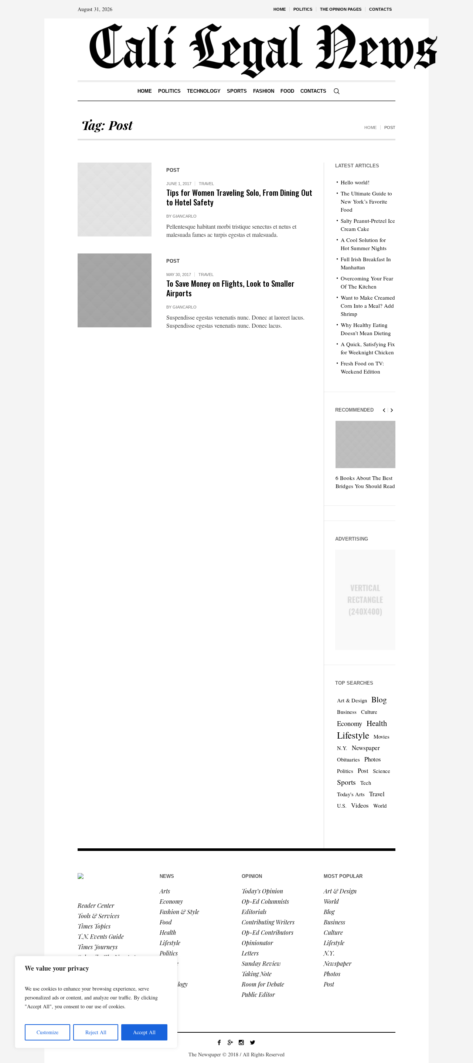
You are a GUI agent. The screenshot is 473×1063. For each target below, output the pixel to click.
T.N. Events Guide (101, 936)
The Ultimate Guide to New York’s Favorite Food (366, 201)
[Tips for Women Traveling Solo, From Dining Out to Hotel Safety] (115, 199)
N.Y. (342, 748)
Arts (165, 891)
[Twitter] (252, 1042)
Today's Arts (351, 794)
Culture (369, 711)
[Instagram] (241, 1042)
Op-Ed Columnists (265, 901)
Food (166, 922)
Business (347, 711)
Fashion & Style (179, 912)
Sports (346, 782)
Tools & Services (98, 916)
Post (363, 770)
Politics (345, 770)
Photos (372, 759)
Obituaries (348, 759)
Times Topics (94, 926)
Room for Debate (263, 984)
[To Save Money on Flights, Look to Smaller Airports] (115, 290)
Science (381, 770)
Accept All (144, 1032)
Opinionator (257, 943)
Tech (365, 782)
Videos (360, 805)
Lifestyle (353, 734)
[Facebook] (219, 1042)
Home (370, 127)
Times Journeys (98, 947)
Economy (349, 723)
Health (377, 723)
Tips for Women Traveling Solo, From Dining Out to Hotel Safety (239, 197)
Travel (206, 183)
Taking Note (257, 974)
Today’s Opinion (262, 891)
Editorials (254, 912)
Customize (47, 1032)
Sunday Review (261, 963)
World (380, 805)
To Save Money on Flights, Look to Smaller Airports (230, 288)
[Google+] (230, 1042)
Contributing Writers (268, 922)
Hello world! (355, 182)
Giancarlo (185, 216)
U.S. (342, 805)
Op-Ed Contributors (267, 932)
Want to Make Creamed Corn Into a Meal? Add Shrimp (368, 305)
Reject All (95, 1032)
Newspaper (366, 747)
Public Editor (258, 994)
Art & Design (352, 700)
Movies (381, 736)
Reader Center (96, 905)
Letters (250, 953)
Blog (379, 699)
